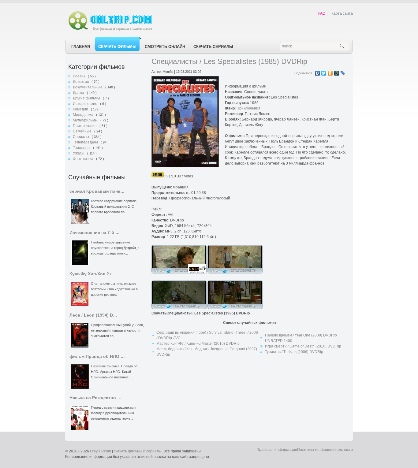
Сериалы (81, 137)
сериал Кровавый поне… (97, 191)
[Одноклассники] (330, 73)
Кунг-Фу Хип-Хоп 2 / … (93, 274)
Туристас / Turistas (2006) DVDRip (294, 352)
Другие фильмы (87, 98)
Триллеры (82, 148)
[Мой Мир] (337, 73)
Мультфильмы (86, 120)
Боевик (79, 76)
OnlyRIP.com (100, 451)
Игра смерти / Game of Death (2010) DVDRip (303, 346)
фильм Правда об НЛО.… (97, 356)
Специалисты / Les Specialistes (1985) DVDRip (229, 61)
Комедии (81, 109)
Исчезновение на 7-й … (94, 232)
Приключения (85, 126)
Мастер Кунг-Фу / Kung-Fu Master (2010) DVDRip (198, 343)
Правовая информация (276, 450)
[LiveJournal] (343, 73)
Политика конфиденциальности (325, 450)
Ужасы (79, 153)
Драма (79, 93)
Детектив (81, 82)
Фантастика (83, 159)
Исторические (85, 104)
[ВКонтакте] (317, 73)
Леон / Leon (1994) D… (93, 315)
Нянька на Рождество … (95, 398)
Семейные (82, 131)
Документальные (88, 87)
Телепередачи (86, 142)
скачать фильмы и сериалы (138, 451)
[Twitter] (324, 73)
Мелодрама (83, 115)
